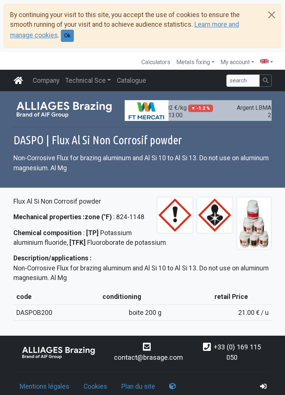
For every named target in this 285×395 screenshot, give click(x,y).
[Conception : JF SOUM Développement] (172, 386)
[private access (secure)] (263, 386)
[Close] (271, 15)
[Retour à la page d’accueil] (58, 352)
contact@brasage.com (148, 357)
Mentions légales (44, 386)
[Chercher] (265, 81)
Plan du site (138, 386)
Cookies (95, 386)
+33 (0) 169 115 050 (237, 352)
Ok (67, 35)
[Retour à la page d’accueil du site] (18, 80)
